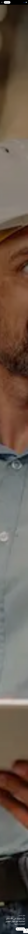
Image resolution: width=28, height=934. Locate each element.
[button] (7, 2)
